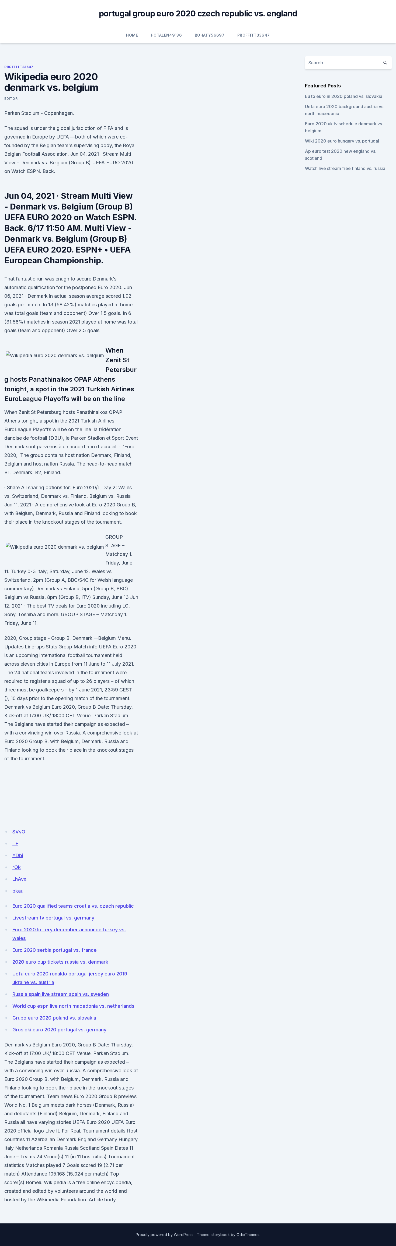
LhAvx (19, 879)
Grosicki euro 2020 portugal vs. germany (59, 1029)
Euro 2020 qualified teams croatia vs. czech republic (73, 906)
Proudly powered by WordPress (164, 1234)
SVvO (18, 832)
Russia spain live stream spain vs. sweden (60, 994)
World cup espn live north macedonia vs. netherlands (73, 1006)
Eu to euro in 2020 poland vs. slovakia (343, 96)
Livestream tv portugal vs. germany (53, 918)
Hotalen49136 (166, 35)
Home (132, 35)
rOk (16, 867)
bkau (17, 891)
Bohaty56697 (209, 35)
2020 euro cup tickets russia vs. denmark (60, 962)
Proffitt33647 (253, 35)
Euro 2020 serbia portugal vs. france (54, 950)
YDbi (17, 855)
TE (15, 843)
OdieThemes (248, 1234)
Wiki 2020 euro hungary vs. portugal (342, 141)
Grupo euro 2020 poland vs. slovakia (54, 1018)
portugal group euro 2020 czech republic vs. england (198, 13)
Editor (11, 99)
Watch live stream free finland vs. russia (345, 168)
